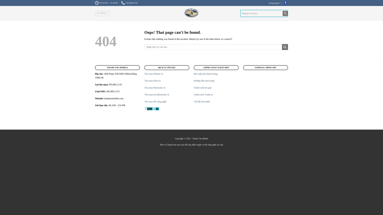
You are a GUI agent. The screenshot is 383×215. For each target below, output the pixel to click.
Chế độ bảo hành (202, 101)
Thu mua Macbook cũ (154, 87)
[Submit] (285, 13)
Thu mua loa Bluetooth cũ (156, 94)
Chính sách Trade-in (203, 94)
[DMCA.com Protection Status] (151, 108)
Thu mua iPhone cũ (153, 74)
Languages (274, 3)
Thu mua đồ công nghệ (155, 101)
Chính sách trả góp (203, 87)
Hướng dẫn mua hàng (204, 80)
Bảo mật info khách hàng (206, 74)
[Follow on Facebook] (286, 3)
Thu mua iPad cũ (152, 80)
